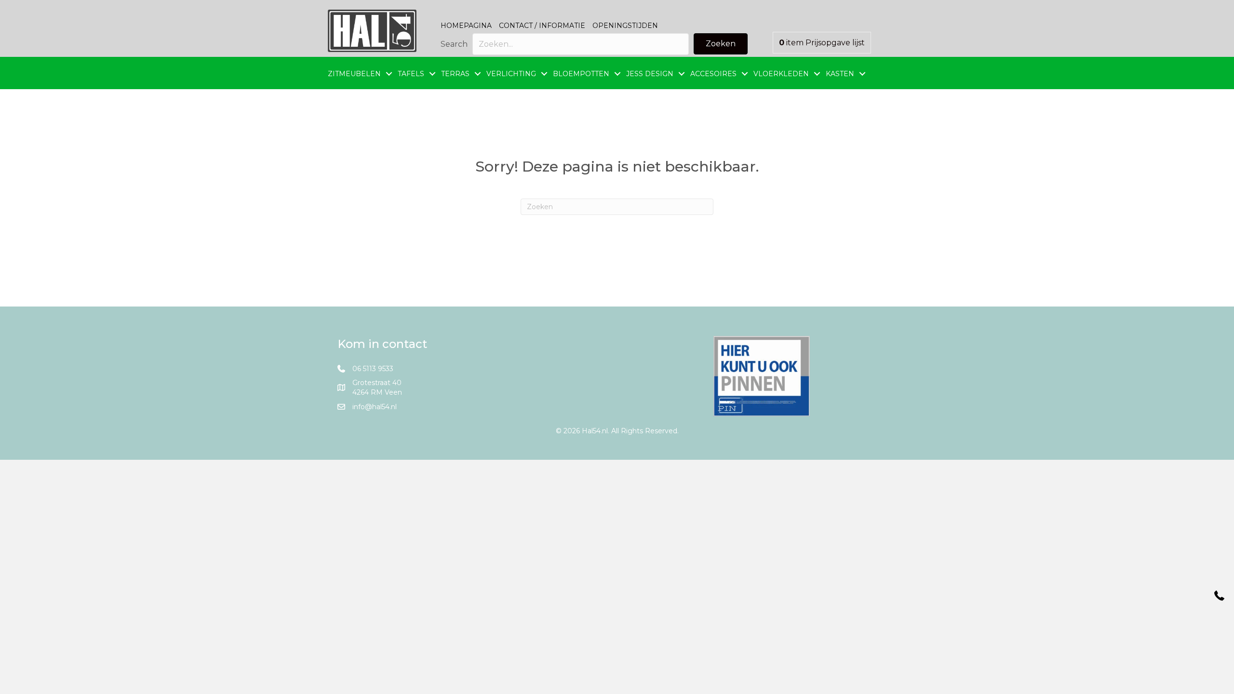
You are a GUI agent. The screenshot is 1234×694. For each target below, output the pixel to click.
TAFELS (411, 73)
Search (454, 44)
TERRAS (455, 73)
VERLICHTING (511, 73)
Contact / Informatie (542, 25)
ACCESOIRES (713, 73)
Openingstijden (625, 25)
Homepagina (466, 25)
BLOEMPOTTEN (581, 73)
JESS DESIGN (649, 73)
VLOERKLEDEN (781, 73)
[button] (721, 43)
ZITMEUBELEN (354, 73)
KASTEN (840, 73)
